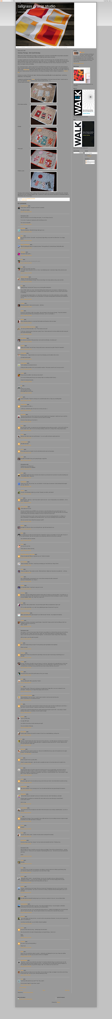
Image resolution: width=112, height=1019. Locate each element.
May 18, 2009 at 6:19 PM (26, 985)
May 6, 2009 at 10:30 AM (26, 966)
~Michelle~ (23, 252)
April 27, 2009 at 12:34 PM (26, 315)
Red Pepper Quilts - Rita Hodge (27, 554)
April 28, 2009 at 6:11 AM (26, 821)
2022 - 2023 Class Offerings (61, 47)
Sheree (22, 927)
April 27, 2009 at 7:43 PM (26, 675)
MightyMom (23, 794)
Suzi (22, 397)
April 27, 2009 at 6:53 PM (26, 626)
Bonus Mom (23, 731)
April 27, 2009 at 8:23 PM (26, 700)
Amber (33, 79)
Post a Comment (22, 987)
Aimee (22, 456)
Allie (22, 704)
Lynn (22, 498)
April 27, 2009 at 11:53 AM (26, 211)
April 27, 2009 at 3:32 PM (26, 540)
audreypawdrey (24, 904)
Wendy (22, 319)
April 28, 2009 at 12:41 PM (26, 863)
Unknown (23, 592)
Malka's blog (26, 69)
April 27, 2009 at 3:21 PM (26, 521)
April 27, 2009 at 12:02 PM (26, 255)
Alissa (22, 671)
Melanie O (23, 749)
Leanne (22, 896)
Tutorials (47, 47)
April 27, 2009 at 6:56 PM (26, 638)
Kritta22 (22, 716)
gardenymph (23, 840)
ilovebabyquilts (24, 441)
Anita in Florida (24, 506)
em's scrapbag (24, 561)
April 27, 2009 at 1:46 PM (26, 445)
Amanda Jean (24, 404)
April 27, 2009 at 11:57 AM (26, 240)
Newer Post (20, 990)
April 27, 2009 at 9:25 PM (26, 753)
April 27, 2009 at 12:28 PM (26, 306)
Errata (52, 47)
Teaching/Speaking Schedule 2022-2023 (35, 47)
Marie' (22, 235)
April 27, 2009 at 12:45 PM (26, 369)
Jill (21, 816)
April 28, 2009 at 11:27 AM (26, 856)
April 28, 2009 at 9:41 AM (26, 843)
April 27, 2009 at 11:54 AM (26, 224)
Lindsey (22, 303)
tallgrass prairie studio (36, 6)
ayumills (22, 345)
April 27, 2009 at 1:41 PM (26, 437)
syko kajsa (23, 414)
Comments (88, 163)
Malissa (22, 525)
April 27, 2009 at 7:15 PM (26, 648)
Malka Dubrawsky (24, 276)
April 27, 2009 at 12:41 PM (26, 349)
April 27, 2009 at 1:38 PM (26, 430)
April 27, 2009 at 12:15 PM (26, 272)
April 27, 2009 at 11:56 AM (26, 231)
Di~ (21, 739)
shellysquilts (23, 481)
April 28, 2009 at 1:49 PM (26, 882)
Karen (22, 425)
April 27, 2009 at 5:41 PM (26, 581)
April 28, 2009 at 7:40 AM (26, 828)
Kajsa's (29, 80)
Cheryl (22, 434)
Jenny (22, 779)
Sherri (22, 473)
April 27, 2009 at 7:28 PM (26, 657)
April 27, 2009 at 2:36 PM (26, 502)
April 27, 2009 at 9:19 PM (26, 745)
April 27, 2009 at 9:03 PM (26, 727)
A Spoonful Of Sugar (25, 612)
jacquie (82, 52)
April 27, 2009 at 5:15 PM (26, 565)
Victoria (22, 876)
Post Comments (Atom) (28, 992)
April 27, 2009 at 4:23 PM (26, 557)
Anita (22, 867)
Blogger (58, 1002)
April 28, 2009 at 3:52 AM (26, 803)
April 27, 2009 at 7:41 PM (26, 667)
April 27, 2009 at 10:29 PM (26, 790)
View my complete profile (79, 63)
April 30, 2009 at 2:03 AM (26, 947)
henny (22, 576)
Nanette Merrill (24, 960)
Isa (21, 385)
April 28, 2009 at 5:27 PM (26, 892)
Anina (22, 832)
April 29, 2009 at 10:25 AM (26, 912)
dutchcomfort (24, 363)
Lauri (22, 979)
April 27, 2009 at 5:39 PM (26, 572)
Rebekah (23, 916)
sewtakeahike (24, 786)
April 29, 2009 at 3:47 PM (26, 937)
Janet (22, 569)
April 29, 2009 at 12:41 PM (26, 923)
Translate (89, 155)
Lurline (22, 620)
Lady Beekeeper (24, 205)
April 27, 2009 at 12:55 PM (26, 392)
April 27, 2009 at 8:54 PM (26, 712)
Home (18, 47)
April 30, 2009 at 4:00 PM (26, 956)
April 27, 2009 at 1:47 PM (26, 452)
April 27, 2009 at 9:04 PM (26, 735)
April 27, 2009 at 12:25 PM (26, 281)
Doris (22, 533)
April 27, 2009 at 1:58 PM (26, 460)
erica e (22, 449)
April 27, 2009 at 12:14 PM (26, 262)
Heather (22, 886)
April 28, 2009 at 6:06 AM (26, 812)
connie (22, 373)
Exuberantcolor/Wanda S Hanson (28, 326)
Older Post (67, 990)
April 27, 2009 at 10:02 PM (26, 775)
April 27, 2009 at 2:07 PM (26, 469)
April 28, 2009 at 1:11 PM (26, 872)
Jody (22, 686)
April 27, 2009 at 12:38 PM (26, 322)
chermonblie (23, 353)
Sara (22, 259)
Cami (22, 602)
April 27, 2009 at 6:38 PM (26, 616)
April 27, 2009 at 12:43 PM (26, 359)
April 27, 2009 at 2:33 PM (26, 493)
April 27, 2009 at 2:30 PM (26, 486)
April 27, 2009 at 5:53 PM (26, 588)
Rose (22, 767)
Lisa (22, 285)
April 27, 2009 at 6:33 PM (26, 598)
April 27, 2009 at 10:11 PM (26, 782)
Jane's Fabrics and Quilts (26, 695)
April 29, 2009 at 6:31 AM (26, 899)
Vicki (22, 757)
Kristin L (22, 490)
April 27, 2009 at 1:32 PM (26, 421)
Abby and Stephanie (25, 244)
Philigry (22, 585)
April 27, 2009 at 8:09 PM (26, 682)
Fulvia (22, 544)
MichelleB (23, 228)
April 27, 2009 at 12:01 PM (26, 248)
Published (23, 47)
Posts (87, 160)
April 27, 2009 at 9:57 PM (26, 763)
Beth (22, 642)
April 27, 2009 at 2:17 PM (26, 477)
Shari (22, 679)
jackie (22, 951)
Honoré (22, 825)
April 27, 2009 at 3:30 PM (26, 529)
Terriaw (22, 661)
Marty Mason (23, 338)
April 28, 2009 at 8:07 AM (26, 836)
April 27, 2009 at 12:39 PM (26, 341)
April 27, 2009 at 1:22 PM (26, 410)
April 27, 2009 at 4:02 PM (26, 550)
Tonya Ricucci (24, 807)
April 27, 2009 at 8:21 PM (26, 691)
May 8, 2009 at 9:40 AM (25, 975)
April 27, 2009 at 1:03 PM (26, 400)
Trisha (22, 860)
